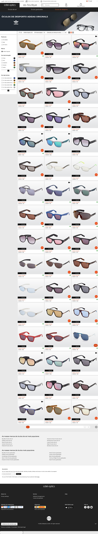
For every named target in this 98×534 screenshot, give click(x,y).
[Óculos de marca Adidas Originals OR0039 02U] (85, 44)
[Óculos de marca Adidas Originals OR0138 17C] (85, 166)
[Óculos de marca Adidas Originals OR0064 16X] (85, 336)
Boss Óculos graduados (55, 456)
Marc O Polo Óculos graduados (9, 458)
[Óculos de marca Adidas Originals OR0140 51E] (85, 409)
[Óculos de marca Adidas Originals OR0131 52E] (85, 117)
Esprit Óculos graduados (55, 459)
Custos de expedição (38, 498)
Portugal (90, 1)
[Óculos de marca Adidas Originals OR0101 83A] (31, 409)
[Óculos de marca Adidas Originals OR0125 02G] (31, 360)
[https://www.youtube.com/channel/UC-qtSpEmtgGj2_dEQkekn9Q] (91, 507)
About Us (3, 494)
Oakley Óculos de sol (7, 440)
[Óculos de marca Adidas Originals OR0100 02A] (85, 287)
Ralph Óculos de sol (52, 444)
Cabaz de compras (81, 6)
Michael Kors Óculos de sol (53, 440)
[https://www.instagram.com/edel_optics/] (88, 507)
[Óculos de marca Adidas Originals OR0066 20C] (31, 190)
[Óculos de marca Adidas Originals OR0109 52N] (31, 93)
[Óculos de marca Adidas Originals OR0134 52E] (85, 385)
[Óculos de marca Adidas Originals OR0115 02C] (31, 385)
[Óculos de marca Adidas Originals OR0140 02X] (58, 117)
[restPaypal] (12, 507)
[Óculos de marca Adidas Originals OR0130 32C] (58, 166)
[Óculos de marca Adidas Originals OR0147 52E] (85, 263)
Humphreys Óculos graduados (9, 456)
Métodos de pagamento (39, 496)
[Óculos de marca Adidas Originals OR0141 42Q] (31, 44)
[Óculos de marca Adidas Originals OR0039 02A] (85, 360)
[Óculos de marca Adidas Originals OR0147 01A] (31, 117)
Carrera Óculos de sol (7, 444)
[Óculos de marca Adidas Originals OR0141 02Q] (31, 141)
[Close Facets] (8, 32)
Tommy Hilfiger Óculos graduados (57, 458)
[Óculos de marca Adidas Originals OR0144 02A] (58, 287)
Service (35, 494)
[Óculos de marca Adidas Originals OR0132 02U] (58, 385)
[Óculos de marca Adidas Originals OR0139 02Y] (58, 239)
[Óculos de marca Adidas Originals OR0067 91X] (58, 190)
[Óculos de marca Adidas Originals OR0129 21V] (31, 312)
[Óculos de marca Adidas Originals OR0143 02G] (58, 263)
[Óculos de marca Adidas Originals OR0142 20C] (31, 68)
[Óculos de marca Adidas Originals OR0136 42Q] (58, 409)
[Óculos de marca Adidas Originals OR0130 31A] (31, 263)
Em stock (5, 44)
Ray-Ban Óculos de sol (7, 438)
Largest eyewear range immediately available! (14, 1)
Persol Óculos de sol (7, 442)
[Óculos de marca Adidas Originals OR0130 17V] (31, 287)
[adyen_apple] (16, 507)
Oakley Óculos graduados (8, 454)
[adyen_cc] (2, 507)
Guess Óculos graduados (55, 454)
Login (66, 6)
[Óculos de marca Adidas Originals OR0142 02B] (58, 68)
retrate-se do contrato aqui (9, 524)
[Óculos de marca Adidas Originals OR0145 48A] (31, 166)
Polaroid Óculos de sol (7, 445)
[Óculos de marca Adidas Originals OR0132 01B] (85, 141)
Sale (4, 42)
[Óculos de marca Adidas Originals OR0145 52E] (31, 214)
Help (66, 494)
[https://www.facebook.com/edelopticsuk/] (85, 507)
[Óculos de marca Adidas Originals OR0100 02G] (58, 312)
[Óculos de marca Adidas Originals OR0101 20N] (85, 190)
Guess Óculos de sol (52, 442)
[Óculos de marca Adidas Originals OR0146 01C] (85, 68)
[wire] (20, 507)
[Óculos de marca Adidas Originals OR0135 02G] (85, 214)
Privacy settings (5, 496)
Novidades (5, 39)
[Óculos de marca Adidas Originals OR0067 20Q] (58, 360)
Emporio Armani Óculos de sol (54, 438)
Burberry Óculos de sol (52, 445)
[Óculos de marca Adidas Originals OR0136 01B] (31, 239)
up (95, 523)
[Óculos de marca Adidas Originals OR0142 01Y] (58, 93)
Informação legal (22, 527)
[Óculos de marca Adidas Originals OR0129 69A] (58, 336)
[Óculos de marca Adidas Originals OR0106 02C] (85, 93)
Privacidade (14, 527)
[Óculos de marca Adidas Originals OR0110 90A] (58, 214)
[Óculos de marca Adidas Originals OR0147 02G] (85, 239)
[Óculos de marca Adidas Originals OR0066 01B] (58, 44)
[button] (10, 5)
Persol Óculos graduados (55, 452)
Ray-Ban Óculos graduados (8, 452)
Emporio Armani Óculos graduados (10, 459)
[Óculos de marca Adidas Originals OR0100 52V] (85, 312)
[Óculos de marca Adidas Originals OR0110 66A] (31, 336)
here (38, 476)
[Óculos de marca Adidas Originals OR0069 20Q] (58, 141)
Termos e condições (6, 527)
